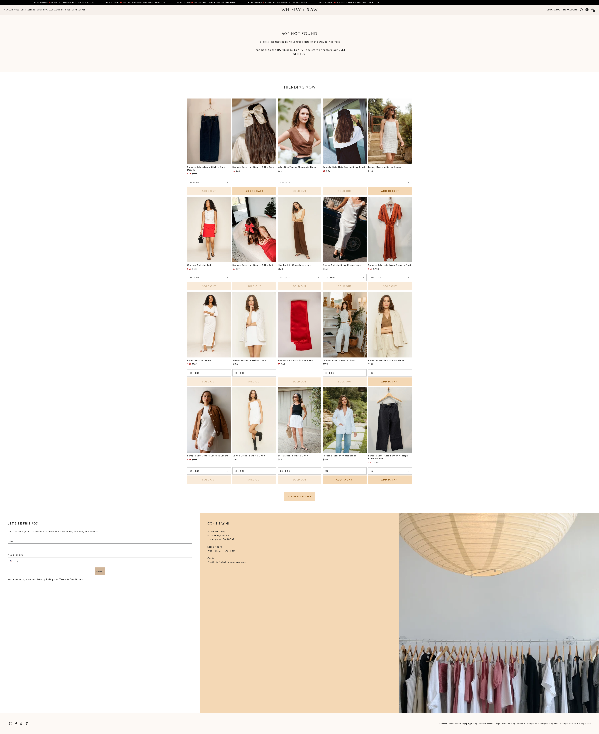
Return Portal (486, 723)
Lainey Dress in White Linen (248, 455)
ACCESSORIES (56, 9)
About (558, 9)
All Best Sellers (299, 496)
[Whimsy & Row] (299, 9)
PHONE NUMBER (15, 555)
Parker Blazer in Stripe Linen (249, 360)
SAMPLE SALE (78, 9)
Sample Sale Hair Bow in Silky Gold (253, 167)
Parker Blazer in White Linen (340, 455)
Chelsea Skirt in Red (199, 265)
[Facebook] (16, 723)
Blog (550, 9)
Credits (564, 723)
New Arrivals (11, 9)
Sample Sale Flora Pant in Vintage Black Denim (388, 457)
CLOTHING (42, 9)
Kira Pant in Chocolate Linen (294, 265)
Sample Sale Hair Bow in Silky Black (344, 167)
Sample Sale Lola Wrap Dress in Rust (389, 265)
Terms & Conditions (71, 579)
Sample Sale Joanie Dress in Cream (207, 455)
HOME (281, 50)
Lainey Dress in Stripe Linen (384, 167)
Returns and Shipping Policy (463, 723)
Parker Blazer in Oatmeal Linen (386, 360)
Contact (443, 723)
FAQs (497, 723)
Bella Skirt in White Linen (293, 455)
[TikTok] (21, 723)
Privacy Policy (45, 579)
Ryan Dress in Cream (199, 360)
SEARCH (300, 50)
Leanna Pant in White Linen (339, 360)
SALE (67, 9)
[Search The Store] (581, 10)
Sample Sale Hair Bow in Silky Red (252, 265)
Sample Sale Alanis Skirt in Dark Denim (206, 168)
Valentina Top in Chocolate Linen (297, 167)
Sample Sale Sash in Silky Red (295, 360)
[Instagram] (10, 723)
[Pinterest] (27, 723)
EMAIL (10, 541)
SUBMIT (99, 571)
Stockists (543, 723)
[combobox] (13, 561)
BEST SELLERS (28, 9)
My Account (570, 9)
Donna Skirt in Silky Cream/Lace (342, 265)
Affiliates (553, 723)
